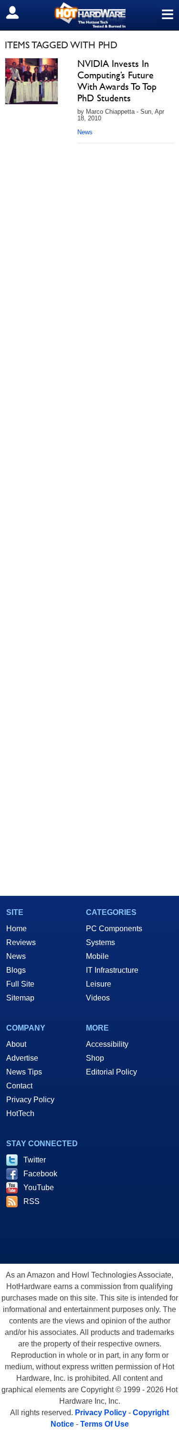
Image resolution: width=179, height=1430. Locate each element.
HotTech (20, 1113)
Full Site (20, 984)
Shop (95, 1058)
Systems (100, 942)
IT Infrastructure (112, 970)
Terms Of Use (104, 1424)
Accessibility (107, 1044)
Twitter (34, 1160)
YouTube (38, 1187)
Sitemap (20, 998)
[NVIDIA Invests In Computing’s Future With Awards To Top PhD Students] (31, 81)
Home (16, 929)
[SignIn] (18, 12)
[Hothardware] (89, 15)
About (16, 1044)
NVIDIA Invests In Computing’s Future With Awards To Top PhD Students (117, 81)
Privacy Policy (30, 1100)
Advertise (22, 1058)
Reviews (21, 942)
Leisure (98, 984)
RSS (31, 1201)
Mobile (97, 956)
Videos (98, 998)
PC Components (114, 929)
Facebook (40, 1174)
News (85, 132)
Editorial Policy (111, 1072)
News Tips (24, 1072)
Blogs (16, 970)
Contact (19, 1086)
